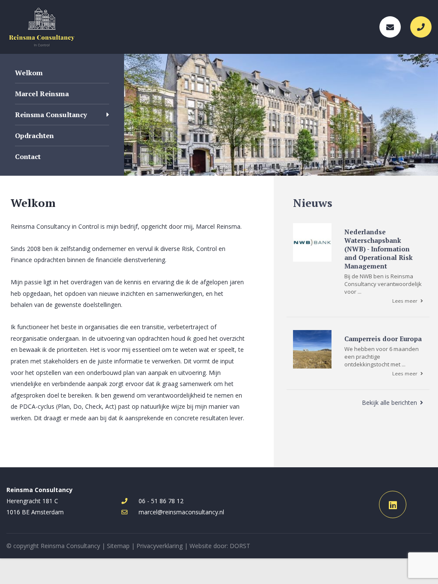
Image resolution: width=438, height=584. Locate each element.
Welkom (29, 72)
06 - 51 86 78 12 (161, 501)
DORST (240, 546)
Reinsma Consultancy (51, 114)
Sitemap (118, 546)
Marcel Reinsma (42, 93)
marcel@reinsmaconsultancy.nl (181, 512)
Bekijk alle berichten (389, 402)
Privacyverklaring (159, 546)
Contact (28, 156)
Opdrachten (34, 135)
